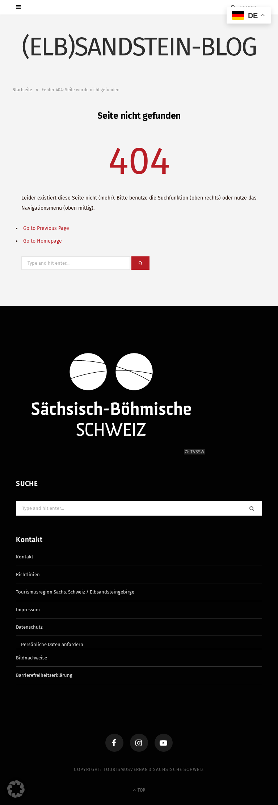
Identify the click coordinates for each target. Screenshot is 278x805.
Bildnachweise (31, 658)
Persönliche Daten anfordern (52, 644)
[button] (16, 789)
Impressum (28, 609)
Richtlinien (28, 574)
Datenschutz (29, 627)
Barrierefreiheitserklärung (44, 675)
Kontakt (24, 556)
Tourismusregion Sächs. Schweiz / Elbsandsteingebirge (75, 592)
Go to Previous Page (46, 228)
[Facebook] (114, 743)
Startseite (22, 89)
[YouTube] (164, 743)
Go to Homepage (42, 241)
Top (140, 790)
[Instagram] (139, 743)
